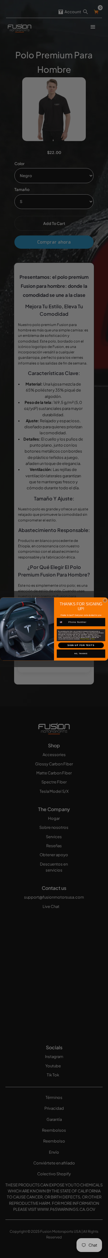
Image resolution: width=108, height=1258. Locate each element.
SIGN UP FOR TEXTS (81, 645)
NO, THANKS (81, 653)
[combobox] (62, 622)
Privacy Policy (84, 639)
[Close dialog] (104, 600)
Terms (92, 639)
